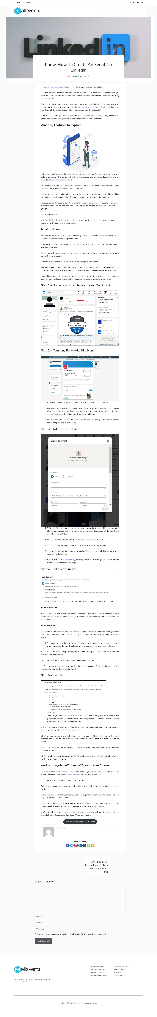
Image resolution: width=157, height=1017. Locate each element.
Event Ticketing (97, 967)
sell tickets (74, 774)
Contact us (119, 972)
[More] (93, 845)
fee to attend (68, 559)
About (17, 3)
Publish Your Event (99, 970)
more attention (84, 539)
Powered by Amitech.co (89, 1003)
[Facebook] (68, 845)
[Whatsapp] (88, 845)
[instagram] (130, 2)
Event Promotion (55, 87)
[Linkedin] (80, 845)
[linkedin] (142, 2)
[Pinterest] (76, 845)
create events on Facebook (90, 115)
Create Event (107, 11)
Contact (28, 3)
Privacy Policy (120, 970)
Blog (138, 11)
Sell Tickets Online (29, 982)
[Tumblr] (84, 845)
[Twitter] (72, 845)
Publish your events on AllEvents (80, 822)
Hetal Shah (87, 76)
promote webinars (59, 180)
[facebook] (138, 2)
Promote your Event (99, 972)
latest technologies (69, 220)
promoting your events (87, 107)
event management (70, 812)
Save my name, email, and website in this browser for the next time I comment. (71, 934)
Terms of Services (121, 967)
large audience (97, 806)
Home (43, 87)
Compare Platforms (99, 975)
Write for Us (119, 975)
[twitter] (134, 2)
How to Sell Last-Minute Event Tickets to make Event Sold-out (96, 866)
